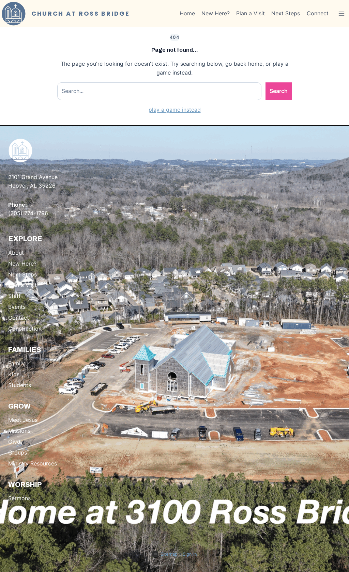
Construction (25, 328)
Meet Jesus (22, 419)
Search (279, 91)
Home (187, 13)
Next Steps (285, 13)
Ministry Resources (32, 463)
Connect (318, 13)
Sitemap (169, 554)
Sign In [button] (190, 554)
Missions (19, 430)
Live (13, 509)
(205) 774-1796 (28, 213)
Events (17, 306)
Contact (18, 317)
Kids (13, 374)
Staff (14, 295)
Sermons (19, 498)
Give (14, 441)
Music (15, 520)
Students (19, 385)
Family (16, 363)
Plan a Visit (250, 13)
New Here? (215, 13)
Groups (17, 452)
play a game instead (175, 109)
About (16, 252)
